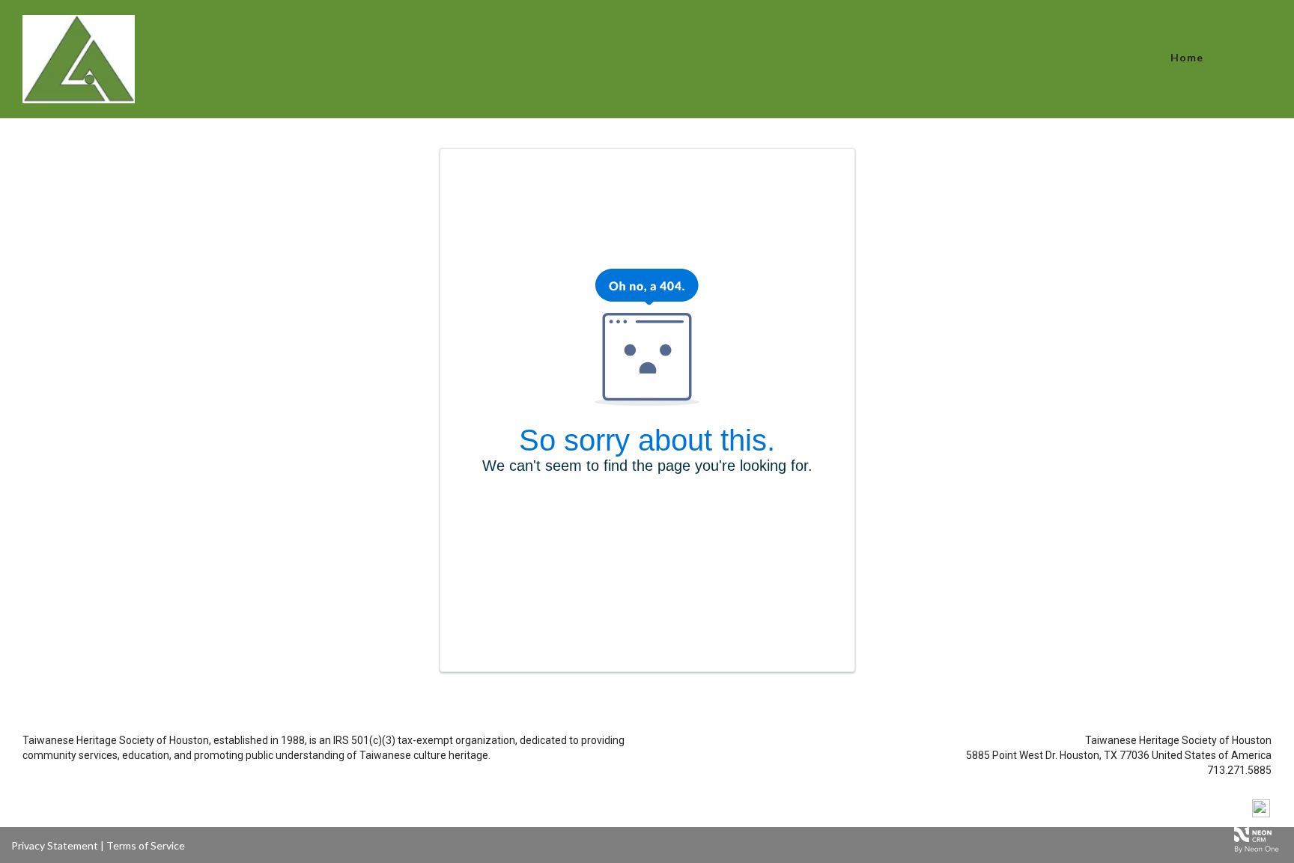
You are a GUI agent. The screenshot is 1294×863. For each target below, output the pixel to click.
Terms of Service (145, 845)
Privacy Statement (54, 845)
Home (1186, 57)
